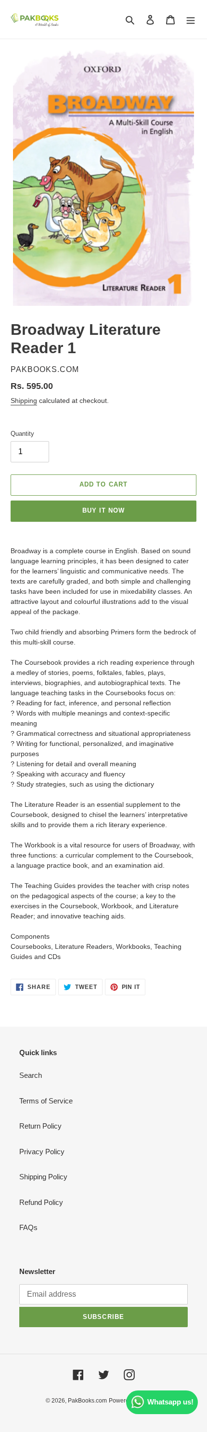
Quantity (22, 433)
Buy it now (103, 510)
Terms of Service (46, 1101)
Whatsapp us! (170, 1402)
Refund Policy (41, 1202)
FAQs (28, 1227)
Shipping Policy (43, 1177)
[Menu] (191, 19)
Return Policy (40, 1126)
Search (30, 1075)
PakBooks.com (87, 1400)
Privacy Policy (42, 1151)
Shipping (24, 400)
